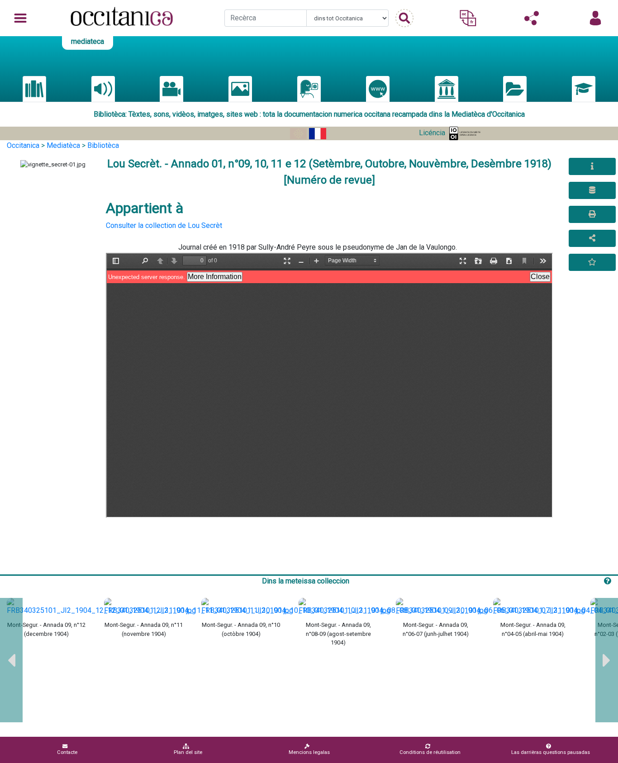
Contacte (67, 752)
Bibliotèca (103, 145)
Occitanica (23, 145)
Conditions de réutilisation (430, 752)
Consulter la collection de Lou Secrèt (164, 225)
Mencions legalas (309, 752)
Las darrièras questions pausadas (550, 752)
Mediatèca (63, 145)
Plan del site (188, 752)
